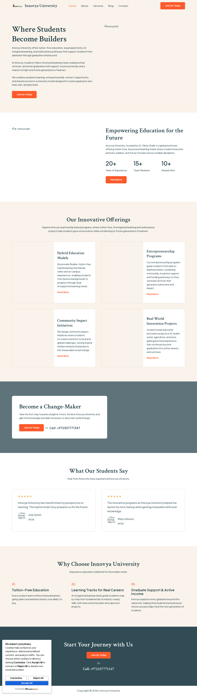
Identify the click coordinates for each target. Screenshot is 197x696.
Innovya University (41, 5)
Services (98, 5)
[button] (172, 5)
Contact (123, 5)
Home (72, 5)
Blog (111, 5)
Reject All (38, 678)
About (84, 5)
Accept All (26, 683)
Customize (16, 678)
